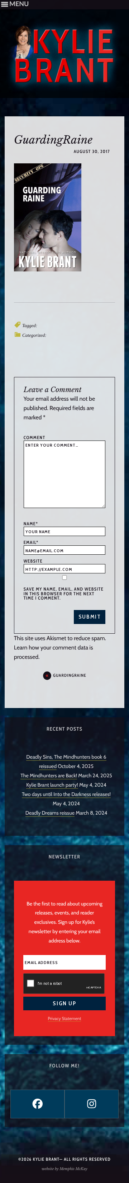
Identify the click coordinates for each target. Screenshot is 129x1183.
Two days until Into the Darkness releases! (66, 794)
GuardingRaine (69, 675)
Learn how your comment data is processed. (53, 652)
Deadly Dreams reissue (50, 813)
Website (33, 561)
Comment (35, 437)
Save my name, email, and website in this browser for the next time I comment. (64, 594)
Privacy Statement (64, 1018)
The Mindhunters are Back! (48, 775)
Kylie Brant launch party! (52, 785)
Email (31, 542)
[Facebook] (37, 1104)
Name (31, 523)
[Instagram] (91, 1104)
